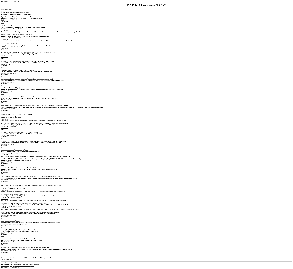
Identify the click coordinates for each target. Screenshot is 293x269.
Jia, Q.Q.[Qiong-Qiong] (12, 96)
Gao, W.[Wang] (29, 132)
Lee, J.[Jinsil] (25, 185)
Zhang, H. (8, 114)
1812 (6, 74)
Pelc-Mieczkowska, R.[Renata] (30, 238)
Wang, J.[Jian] (45, 247)
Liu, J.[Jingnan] (79, 159)
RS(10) (2, 55)
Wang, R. (30, 114)
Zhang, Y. (3, 114)
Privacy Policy (15, 1)
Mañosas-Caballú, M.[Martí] (8, 150)
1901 (6, 83)
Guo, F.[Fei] (9, 88)
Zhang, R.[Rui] (54, 212)
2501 (6, 252)
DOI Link (3, 57)
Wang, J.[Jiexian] (17, 61)
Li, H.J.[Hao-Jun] (36, 52)
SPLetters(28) (4, 153)
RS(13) (2, 144)
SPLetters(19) (4, 46)
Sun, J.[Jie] (3, 230)
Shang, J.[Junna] (29, 176)
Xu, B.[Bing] (3, 96)
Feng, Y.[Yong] (37, 247)
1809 (6, 92)
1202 (6, 48)
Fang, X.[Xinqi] (4, 167)
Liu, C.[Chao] (4, 141)
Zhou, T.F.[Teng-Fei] (60, 141)
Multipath (3, 11)
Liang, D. (20, 114)
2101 (6, 145)
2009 (6, 128)
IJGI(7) (2, 64)
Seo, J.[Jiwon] (32, 203)
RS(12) (2, 108)
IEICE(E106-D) (4, 224)
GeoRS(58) (3, 117)
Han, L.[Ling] (43, 52)
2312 (8, 225)
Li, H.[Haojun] (41, 61)
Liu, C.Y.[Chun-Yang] (41, 141)
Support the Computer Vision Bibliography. (23, 266)
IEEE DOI (3, 21)
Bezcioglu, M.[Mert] (53, 105)
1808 (6, 30)
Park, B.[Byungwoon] (22, 194)
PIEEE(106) (3, 29)
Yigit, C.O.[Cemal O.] (19, 105)
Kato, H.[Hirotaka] (5, 221)
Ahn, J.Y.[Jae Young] (24, 203)
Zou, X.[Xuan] (14, 123)
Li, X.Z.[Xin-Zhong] (5, 212)
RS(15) (2, 215)
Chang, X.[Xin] (14, 176)
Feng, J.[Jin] (65, 123)
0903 (6, 21)
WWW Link (3, 225)
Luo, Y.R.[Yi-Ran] (23, 96)
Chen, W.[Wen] (51, 52)
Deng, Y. (25, 114)
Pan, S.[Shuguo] (10, 132)
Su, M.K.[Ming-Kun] (5, 176)
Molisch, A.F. (9, 25)
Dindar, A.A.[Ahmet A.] (41, 105)
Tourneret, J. (23, 34)
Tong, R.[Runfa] (18, 247)
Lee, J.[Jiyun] (57, 185)
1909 (6, 101)
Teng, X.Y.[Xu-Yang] (45, 176)
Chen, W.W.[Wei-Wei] (38, 212)
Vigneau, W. (29, 34)
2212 (6, 181)
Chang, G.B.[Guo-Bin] (6, 70)
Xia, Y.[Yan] (3, 132)
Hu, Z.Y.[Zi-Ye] (33, 167)
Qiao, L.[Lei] (37, 176)
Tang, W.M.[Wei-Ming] (35, 123)
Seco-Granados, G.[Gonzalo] (22, 150)
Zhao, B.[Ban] (47, 212)
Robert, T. (9, 34)
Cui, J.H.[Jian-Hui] (71, 159)
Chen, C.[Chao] (15, 70)
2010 (6, 137)
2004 (6, 119)
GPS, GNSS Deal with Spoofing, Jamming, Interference (18, 14)
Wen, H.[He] (36, 132)
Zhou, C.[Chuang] (20, 230)
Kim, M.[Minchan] (16, 185)
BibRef (2, 23)
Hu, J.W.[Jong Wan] (63, 105)
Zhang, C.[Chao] (49, 79)
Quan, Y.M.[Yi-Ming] (6, 79)
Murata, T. (8, 17)
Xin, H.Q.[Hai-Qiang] (19, 141)
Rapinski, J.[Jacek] (5, 238)
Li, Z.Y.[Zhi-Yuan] (12, 159)
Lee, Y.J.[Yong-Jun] (5, 194)
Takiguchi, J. (15, 17)
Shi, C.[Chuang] (19, 167)
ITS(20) (2, 37)
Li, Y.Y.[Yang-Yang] (45, 123)
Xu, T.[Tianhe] (32, 70)
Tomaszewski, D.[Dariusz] (16, 238)
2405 (6, 243)
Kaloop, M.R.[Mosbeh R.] (7, 105)
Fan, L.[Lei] (26, 167)
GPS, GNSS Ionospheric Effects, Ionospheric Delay (17, 12)
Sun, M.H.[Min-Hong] (55, 176)
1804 (6, 57)
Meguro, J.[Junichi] (14, 221)
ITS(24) (2, 197)
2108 (6, 154)
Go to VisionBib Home (6, 1)
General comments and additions (9, 264)
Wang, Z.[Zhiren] (50, 61)
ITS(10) (2, 20)
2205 (6, 172)
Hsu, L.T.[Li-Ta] (31, 96)
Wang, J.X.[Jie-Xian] (17, 52)
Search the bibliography (6, 266)
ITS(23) (2, 188)
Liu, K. (16, 114)
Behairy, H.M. (16, 25)
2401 (6, 234)
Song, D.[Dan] (11, 167)
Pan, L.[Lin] (3, 88)
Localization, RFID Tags (6, 259)
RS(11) (2, 100)
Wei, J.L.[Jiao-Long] (30, 230)
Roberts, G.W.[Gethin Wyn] (27, 79)
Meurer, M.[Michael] (48, 185)
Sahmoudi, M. (15, 34)
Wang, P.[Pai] (13, 194)
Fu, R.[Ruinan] (62, 159)
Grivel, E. (15, 43)
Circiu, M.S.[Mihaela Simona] (35, 185)
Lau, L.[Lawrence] (15, 79)
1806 (6, 66)
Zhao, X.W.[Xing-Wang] (30, 141)
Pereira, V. (3, 43)
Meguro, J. (3, 17)
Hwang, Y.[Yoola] (14, 203)
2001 (6, 110)
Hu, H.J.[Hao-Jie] (51, 141)
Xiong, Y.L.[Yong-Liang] (15, 212)
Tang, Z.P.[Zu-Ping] (10, 230)
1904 (6, 39)
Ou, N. (12, 114)
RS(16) (2, 233)
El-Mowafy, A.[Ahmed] (29, 105)
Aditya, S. (3, 25)
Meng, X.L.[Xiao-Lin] (39, 79)
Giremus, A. (9, 43)
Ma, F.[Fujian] (16, 88)
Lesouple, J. (3, 34)
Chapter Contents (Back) (6, 9)
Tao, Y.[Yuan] (10, 141)
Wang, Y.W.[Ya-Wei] (5, 123)
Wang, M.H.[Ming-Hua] (6, 52)
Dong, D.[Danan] (27, 52)
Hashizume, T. (27, 17)
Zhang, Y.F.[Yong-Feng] (56, 123)
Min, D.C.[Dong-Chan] (6, 185)
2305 (6, 199)
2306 (6, 208)
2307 (6, 216)
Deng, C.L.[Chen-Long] (23, 123)
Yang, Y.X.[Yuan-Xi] (24, 70)
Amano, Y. (21, 17)
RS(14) (2, 171)
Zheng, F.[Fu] (21, 176)
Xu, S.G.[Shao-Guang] (27, 212)
